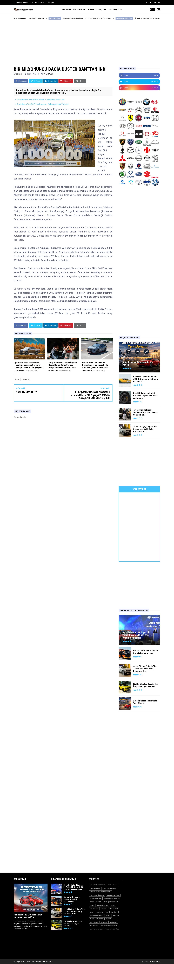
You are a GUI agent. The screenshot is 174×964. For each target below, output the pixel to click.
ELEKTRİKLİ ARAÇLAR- (97, 9)
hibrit (108, 915)
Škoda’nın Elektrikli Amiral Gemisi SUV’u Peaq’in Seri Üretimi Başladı (132, 18)
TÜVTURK (103, 908)
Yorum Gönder (20, 417)
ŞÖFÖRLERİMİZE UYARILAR (109, 925)
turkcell (104, 922)
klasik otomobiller (97, 919)
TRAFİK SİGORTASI (102, 905)
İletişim (51, 2)
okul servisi (94, 922)
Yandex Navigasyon (96, 915)
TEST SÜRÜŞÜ (113, 902)
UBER (91, 912)
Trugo (113, 905)
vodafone (113, 922)
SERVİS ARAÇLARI (95, 902)
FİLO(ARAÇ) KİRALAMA (97, 895)
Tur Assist (94, 908)
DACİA (17, 379)
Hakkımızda (39, 2)
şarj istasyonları (96, 929)
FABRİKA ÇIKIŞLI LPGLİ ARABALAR (100, 891)
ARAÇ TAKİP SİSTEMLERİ (97, 885)
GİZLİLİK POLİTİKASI (113, 895)
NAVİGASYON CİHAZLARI (112, 898)
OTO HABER (48, 74)
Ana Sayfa (145, 961)
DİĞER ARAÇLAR (114, 9)
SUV (105, 902)
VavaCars (99, 912)
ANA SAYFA (66, 9)
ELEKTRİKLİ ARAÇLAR (96, 18)
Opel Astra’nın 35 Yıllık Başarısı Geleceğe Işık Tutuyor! (43, 104)
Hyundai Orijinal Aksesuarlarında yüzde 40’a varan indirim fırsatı (58, 18)
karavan (116, 915)
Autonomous (112, 885)
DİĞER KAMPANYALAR (109, 888)
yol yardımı (94, 925)
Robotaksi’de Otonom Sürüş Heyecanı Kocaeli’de (40, 99)
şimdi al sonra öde (112, 929)
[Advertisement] (87, 41)
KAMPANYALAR (79, 9)
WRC (107, 912)
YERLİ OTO (114, 912)
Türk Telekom (113, 908)
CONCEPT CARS (95, 888)
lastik (108, 919)
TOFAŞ (92, 905)
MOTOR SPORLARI (96, 898)
